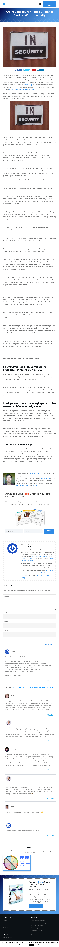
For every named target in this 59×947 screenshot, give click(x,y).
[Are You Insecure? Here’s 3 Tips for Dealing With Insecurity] (29, 47)
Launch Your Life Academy (39, 556)
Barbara (13, 695)
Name (5, 612)
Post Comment (49, 644)
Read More (38, 945)
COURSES (34, 917)
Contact (5, 928)
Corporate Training (36, 930)
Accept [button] (31, 945)
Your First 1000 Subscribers (43, 573)
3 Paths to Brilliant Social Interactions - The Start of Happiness (33, 687)
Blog (4, 923)
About (4, 925)
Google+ (35, 486)
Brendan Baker (16, 825)
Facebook (25, 486)
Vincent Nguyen (34, 473)
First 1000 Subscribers (37, 925)
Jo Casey (13, 749)
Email (5, 622)
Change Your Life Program (38, 920)
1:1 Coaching (34, 928)
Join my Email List (8, 937)
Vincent (14, 722)
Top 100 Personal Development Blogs (21, 90)
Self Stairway (27, 85)
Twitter (18, 486)
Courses (5, 920)
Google (13, 651)
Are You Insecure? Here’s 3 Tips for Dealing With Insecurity (29, 13)
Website (6, 631)
